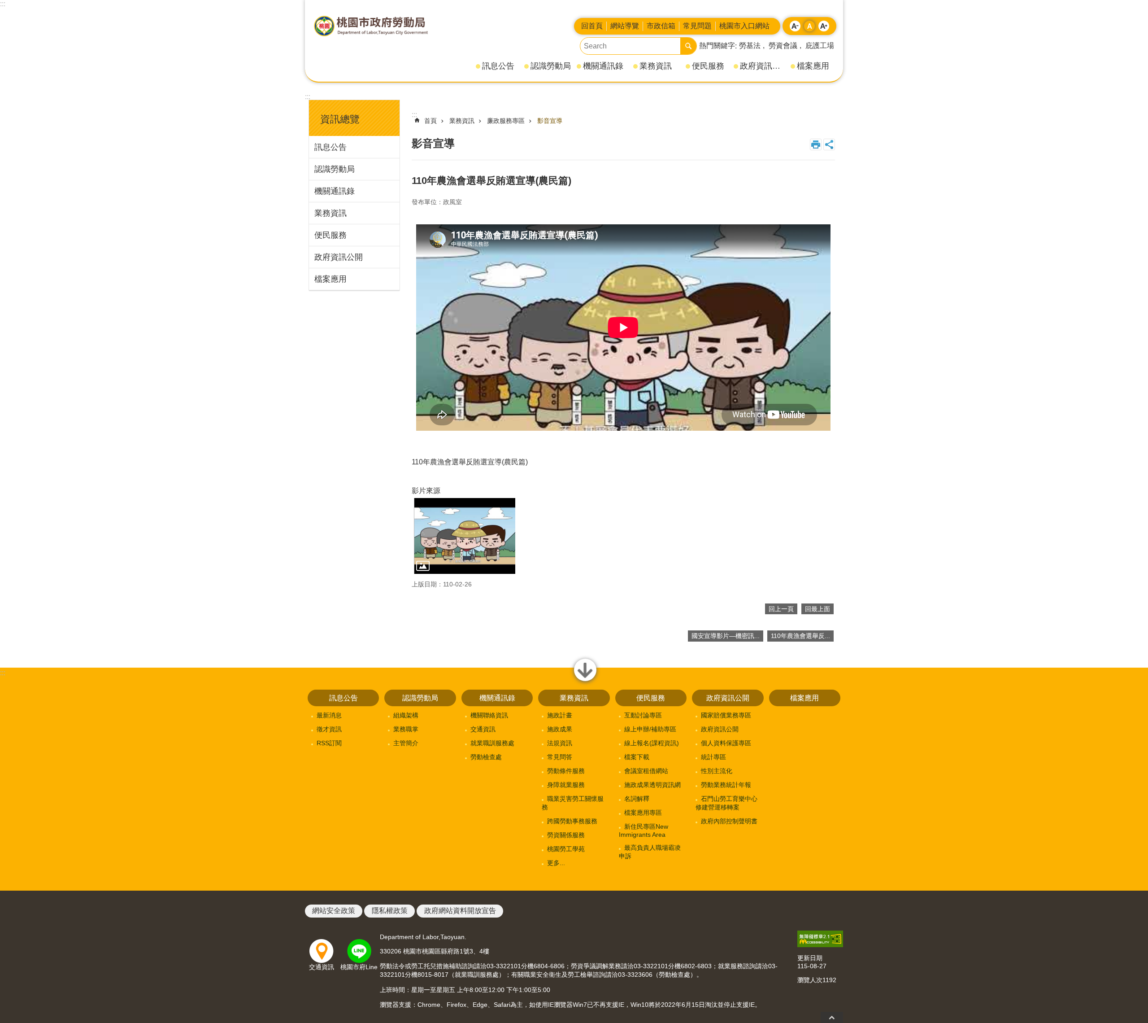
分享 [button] (829, 144)
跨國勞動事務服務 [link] (572, 821)
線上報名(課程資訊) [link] (651, 743)
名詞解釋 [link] (636, 798)
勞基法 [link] (750, 45)
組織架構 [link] (405, 715)
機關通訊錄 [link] (603, 65)
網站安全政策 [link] (333, 910)
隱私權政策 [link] (390, 910)
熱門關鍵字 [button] (717, 45)
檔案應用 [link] (813, 65)
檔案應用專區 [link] (643, 812)
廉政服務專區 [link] (506, 120)
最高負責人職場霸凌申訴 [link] (650, 852)
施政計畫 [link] (559, 715)
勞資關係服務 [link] (566, 835)
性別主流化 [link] (716, 770)
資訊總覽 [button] (340, 119)
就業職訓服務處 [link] (492, 743)
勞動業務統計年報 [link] (726, 784)
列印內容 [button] (816, 144)
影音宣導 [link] (549, 120)
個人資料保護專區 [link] (726, 743)
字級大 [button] (823, 26)
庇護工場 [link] (819, 45)
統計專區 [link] (713, 757)
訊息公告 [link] (498, 65)
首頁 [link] (430, 120)
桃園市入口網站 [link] (744, 26)
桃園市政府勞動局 (371, 26)
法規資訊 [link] (559, 743)
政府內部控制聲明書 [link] (729, 821)
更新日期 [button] (809, 958)
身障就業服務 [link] (566, 784)
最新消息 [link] (329, 715)
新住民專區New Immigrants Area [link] (643, 830)
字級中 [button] (809, 26)
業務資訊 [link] (655, 65)
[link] (820, 939)
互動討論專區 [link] (643, 715)
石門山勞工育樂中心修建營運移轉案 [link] (726, 803)
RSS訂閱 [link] (329, 743)
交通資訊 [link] (483, 729)
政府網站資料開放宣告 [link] (460, 910)
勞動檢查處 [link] (486, 757)
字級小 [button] (795, 26)
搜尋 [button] (688, 46)
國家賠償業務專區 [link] (726, 715)
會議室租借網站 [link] (646, 770)
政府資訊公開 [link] (762, 65)
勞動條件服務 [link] (566, 770)
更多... (556, 862)
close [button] (585, 680)
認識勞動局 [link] (551, 65)
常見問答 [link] (559, 757)
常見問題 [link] (697, 26)
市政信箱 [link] (661, 26)
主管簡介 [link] (405, 743)
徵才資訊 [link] (329, 729)
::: (2, 4)
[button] (464, 536)
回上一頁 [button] (781, 608)
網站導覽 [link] (624, 26)
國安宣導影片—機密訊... (725, 635)
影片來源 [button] (426, 490)
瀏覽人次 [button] (809, 980)
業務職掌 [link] (405, 729)
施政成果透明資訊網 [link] (652, 784)
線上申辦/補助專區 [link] (650, 729)
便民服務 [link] (708, 65)
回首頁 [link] (592, 26)
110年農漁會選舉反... (800, 635)
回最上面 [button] (832, 1017)
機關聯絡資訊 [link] (489, 715)
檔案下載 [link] (636, 757)
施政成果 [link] (559, 729)
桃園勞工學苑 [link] (566, 848)
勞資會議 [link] (783, 45)
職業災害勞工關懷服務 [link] (573, 803)
